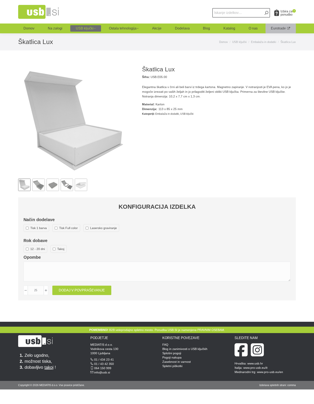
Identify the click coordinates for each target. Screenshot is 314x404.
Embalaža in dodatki (167, 113)
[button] (246, 7)
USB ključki (187, 113)
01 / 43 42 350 (104, 364)
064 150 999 (102, 368)
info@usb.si (102, 372)
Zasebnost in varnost (176, 361)
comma (291, 385)
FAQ (165, 344)
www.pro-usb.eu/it (255, 367)
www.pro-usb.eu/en (270, 372)
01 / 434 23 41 (104, 359)
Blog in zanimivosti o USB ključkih (184, 349)
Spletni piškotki (172, 366)
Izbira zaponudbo (287, 13)
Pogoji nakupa (172, 357)
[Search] (267, 13)
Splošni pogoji (171, 353)
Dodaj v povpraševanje (82, 290)
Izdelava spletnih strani (272, 385)
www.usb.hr (255, 363)
